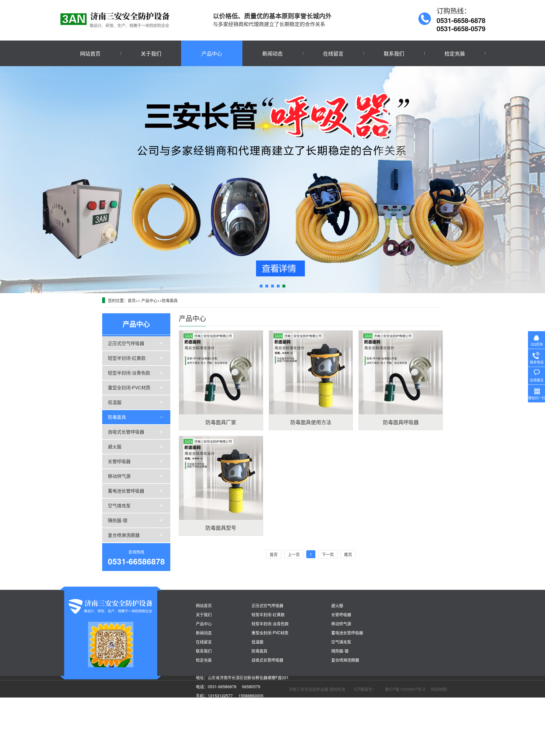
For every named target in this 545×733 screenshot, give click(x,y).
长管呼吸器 (119, 461)
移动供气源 (119, 475)
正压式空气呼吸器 (126, 343)
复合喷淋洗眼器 (124, 535)
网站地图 (439, 689)
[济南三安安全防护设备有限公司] (116, 20)
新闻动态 (272, 53)
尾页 (348, 554)
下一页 (328, 554)
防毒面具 (170, 300)
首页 (132, 300)
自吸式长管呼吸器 (126, 431)
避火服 (114, 446)
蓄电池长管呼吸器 (126, 490)
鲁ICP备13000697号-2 (405, 689)
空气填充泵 (119, 505)
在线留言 (333, 53)
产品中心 (212, 53)
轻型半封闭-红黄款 (127, 357)
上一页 (294, 554)
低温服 (114, 402)
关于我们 (151, 53)
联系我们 (394, 53)
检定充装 (455, 53)
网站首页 (90, 53)
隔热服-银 (117, 520)
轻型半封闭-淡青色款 (129, 372)
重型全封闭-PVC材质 (129, 387)
